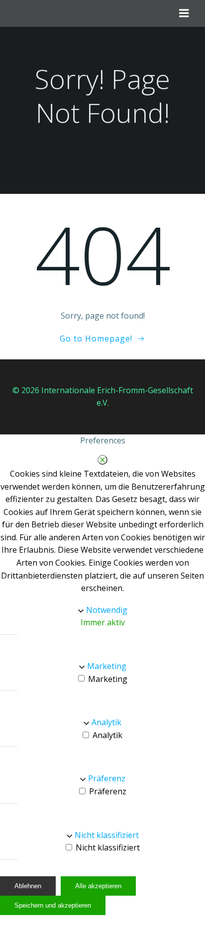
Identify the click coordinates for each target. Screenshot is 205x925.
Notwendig (106, 609)
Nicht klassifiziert (107, 835)
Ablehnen (27, 886)
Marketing (106, 666)
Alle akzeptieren (98, 886)
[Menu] (184, 13)
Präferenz (106, 778)
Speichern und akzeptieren (52, 905)
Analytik (106, 722)
